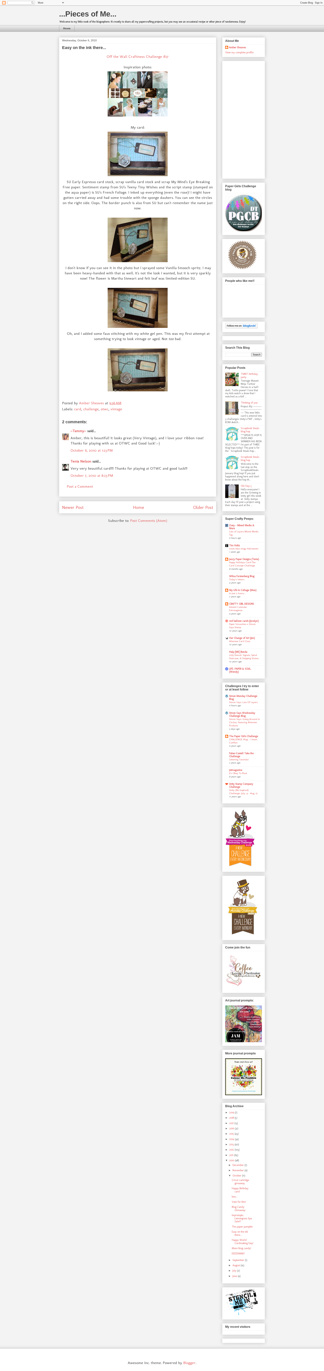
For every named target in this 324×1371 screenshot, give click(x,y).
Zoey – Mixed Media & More (241, 527)
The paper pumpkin (242, 1226)
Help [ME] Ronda (238, 651)
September (238, 1260)
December (238, 1165)
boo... (234, 1196)
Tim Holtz (234, 545)
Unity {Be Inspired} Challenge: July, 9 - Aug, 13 (243, 791)
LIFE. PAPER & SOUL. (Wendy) (240, 670)
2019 (232, 1112)
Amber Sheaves (237, 47)
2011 (231, 1155)
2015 (232, 1133)
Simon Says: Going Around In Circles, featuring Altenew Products (244, 722)
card (77, 409)
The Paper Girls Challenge (243, 736)
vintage (116, 409)
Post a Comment (80, 486)
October (237, 1175)
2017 (231, 1123)
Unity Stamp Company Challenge (241, 785)
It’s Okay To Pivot (238, 773)
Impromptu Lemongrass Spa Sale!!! (242, 1218)
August (236, 1265)
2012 (232, 1149)
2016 (232, 1128)
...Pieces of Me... (87, 14)
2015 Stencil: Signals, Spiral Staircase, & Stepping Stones (244, 656)
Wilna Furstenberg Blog (241, 576)
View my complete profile (239, 52)
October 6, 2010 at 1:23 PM (91, 450)
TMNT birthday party (249, 375)
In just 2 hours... (237, 593)
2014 (232, 1139)
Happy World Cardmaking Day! (242, 1241)
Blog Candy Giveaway (238, 1208)
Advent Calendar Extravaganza (238, 608)
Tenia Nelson (80, 461)
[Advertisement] (240, 118)
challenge (91, 409)
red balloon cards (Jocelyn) (244, 620)
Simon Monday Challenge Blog (243, 697)
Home (66, 28)
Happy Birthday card (240, 1190)
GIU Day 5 (246, 485)
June (235, 1276)
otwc (104, 409)
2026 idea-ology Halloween (243, 548)
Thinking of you (249, 402)
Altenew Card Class (239, 641)
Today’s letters (236, 579)
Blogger (189, 1362)
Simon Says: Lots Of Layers (243, 702)
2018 (232, 1117)
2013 (232, 1144)
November (238, 1170)
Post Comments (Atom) (148, 520)
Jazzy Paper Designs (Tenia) (244, 559)
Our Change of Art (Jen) (242, 638)
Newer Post (73, 507)
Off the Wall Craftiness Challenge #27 (138, 56)
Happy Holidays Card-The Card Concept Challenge (242, 564)
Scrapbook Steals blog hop (250, 430)
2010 (232, 1160)
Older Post (203, 507)
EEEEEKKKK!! (238, 1253)
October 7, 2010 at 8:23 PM (91, 475)
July (234, 1270)
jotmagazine (235, 770)
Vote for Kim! (239, 1201)
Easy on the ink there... (240, 1233)
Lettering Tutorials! (239, 759)
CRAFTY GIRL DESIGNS (241, 603)
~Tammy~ (78, 431)
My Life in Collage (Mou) (242, 590)
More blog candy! (241, 1248)
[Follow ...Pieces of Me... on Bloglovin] (241, 327)
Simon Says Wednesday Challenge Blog (242, 714)
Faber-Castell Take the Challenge (241, 755)
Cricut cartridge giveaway (240, 1182)
